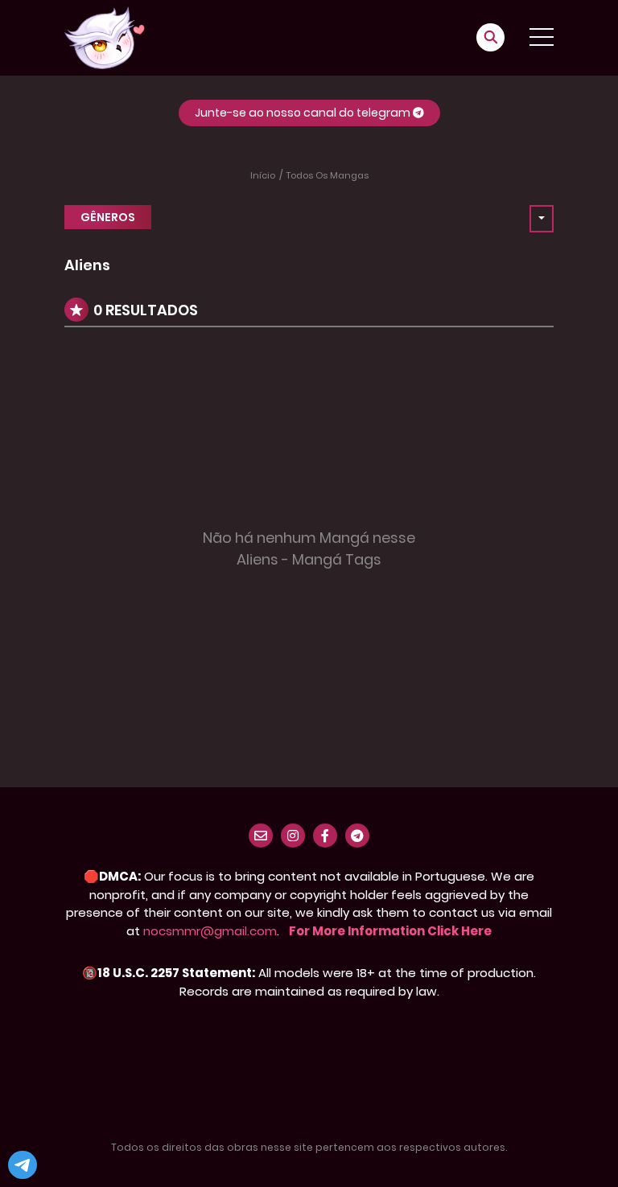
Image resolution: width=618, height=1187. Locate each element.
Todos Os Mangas (327, 175)
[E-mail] (261, 836)
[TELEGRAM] (357, 836)
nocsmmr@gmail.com (210, 930)
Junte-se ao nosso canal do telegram (304, 113)
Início (262, 175)
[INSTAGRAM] (293, 836)
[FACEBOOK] (325, 836)
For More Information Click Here (390, 930)
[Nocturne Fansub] (104, 37)
